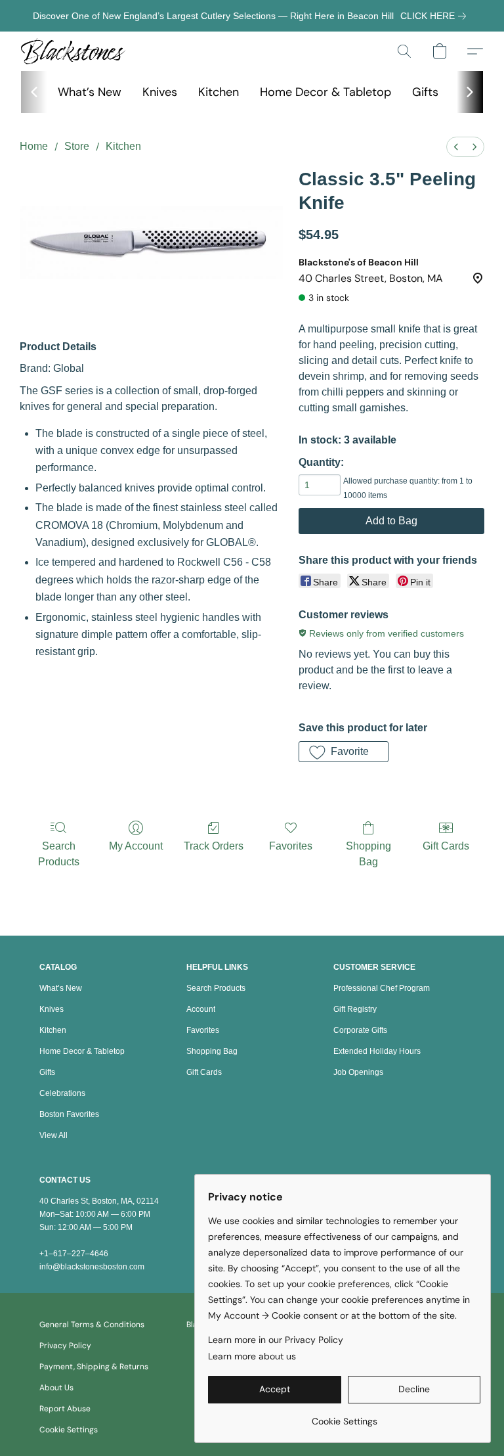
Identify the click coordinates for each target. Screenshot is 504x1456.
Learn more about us (252, 1356)
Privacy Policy (65, 1345)
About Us (56, 1387)
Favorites (290, 846)
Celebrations (62, 1093)
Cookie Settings (68, 1429)
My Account (136, 846)
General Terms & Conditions (91, 1324)
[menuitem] (456, 146)
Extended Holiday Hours (377, 1051)
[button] (73, 51)
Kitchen (218, 92)
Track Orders (213, 846)
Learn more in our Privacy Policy (275, 1340)
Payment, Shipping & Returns (93, 1366)
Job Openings (358, 1072)
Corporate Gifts (360, 1030)
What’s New (89, 92)
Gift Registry (355, 1009)
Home (34, 146)
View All (53, 1135)
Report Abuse (65, 1408)
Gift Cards (446, 846)
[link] (435, 16)
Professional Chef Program (381, 988)
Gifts (425, 92)
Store (76, 146)
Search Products (58, 853)
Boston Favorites (69, 1114)
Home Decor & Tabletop (325, 92)
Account (200, 1009)
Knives (159, 92)
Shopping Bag (368, 853)
